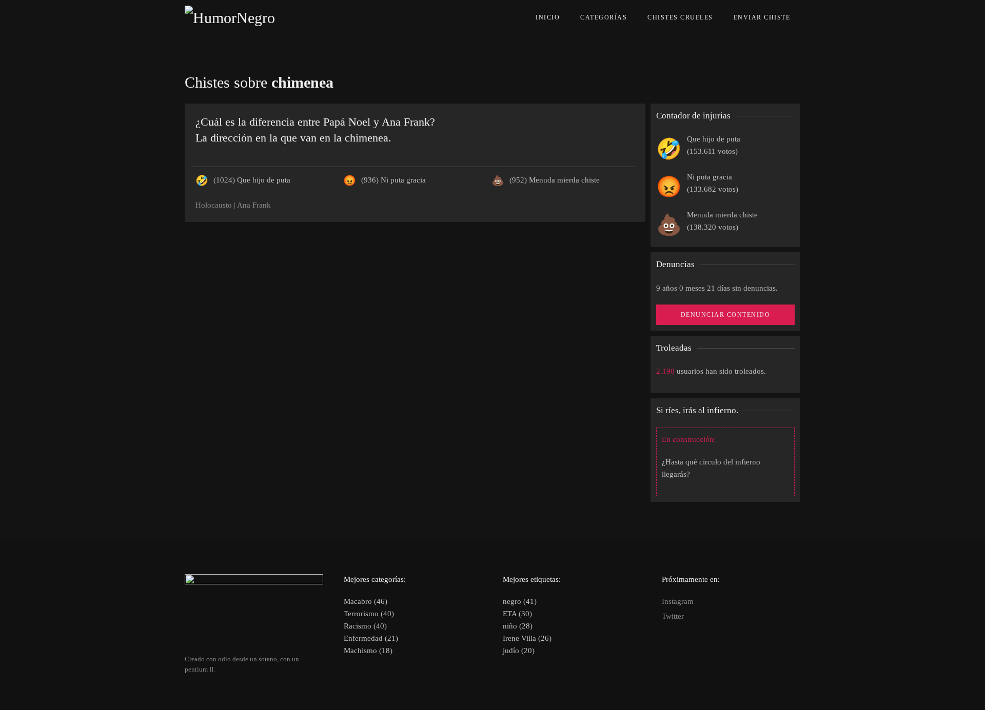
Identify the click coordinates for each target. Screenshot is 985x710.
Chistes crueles (680, 17)
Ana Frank (254, 205)
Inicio (548, 17)
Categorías (603, 17)
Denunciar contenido (726, 314)
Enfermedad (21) (371, 638)
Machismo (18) (368, 650)
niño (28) (518, 626)
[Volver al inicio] (253, 18)
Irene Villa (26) (527, 638)
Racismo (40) (365, 626)
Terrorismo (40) (369, 614)
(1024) (251, 180)
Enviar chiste (762, 17)
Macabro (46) (365, 601)
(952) (554, 180)
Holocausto (213, 205)
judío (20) (519, 650)
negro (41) (520, 601)
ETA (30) (517, 614)
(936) (393, 180)
